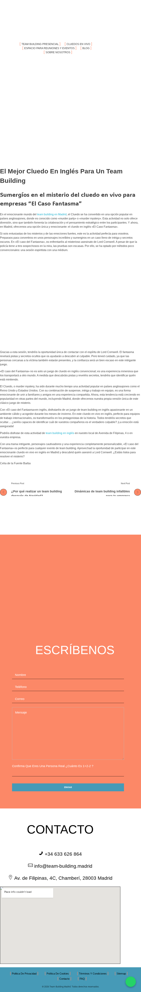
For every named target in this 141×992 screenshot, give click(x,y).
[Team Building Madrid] (28, 19)
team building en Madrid (52, 214)
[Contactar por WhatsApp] (131, 982)
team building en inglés (60, 433)
